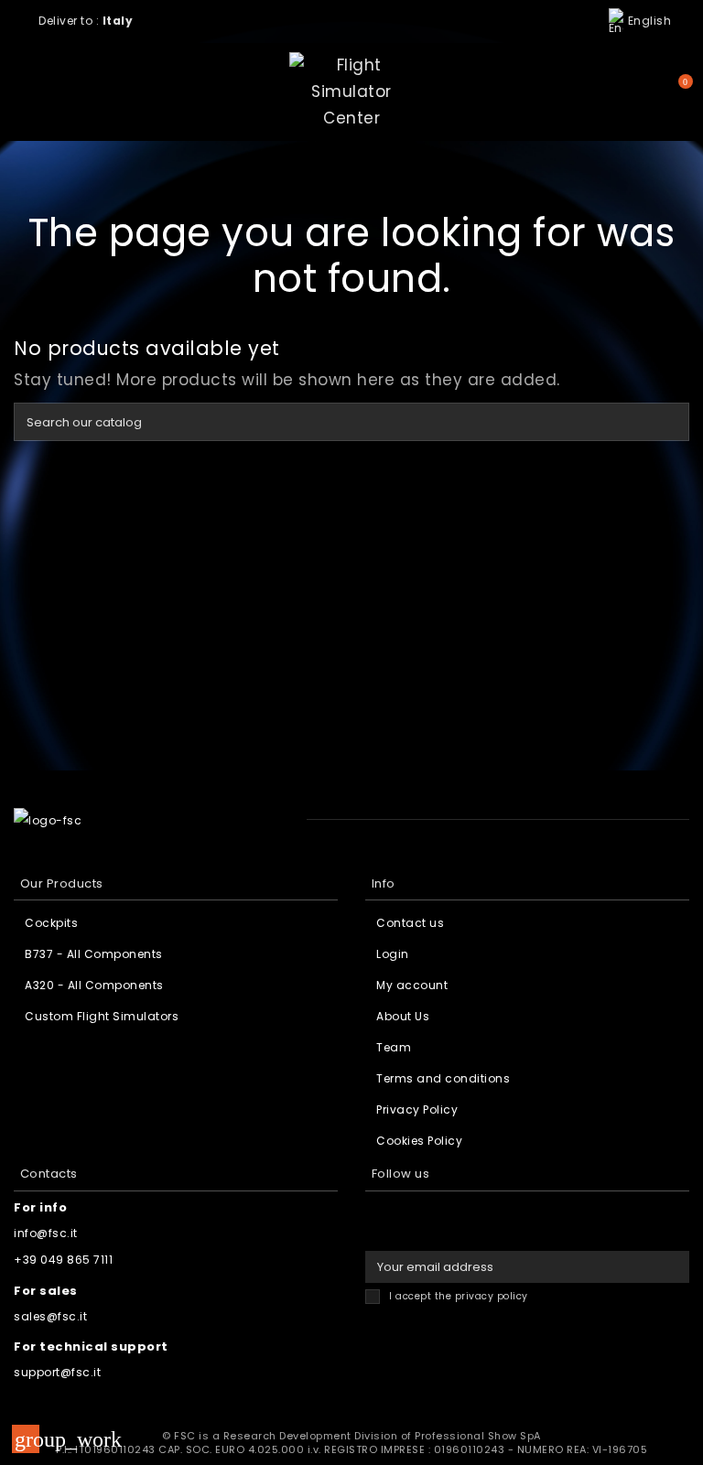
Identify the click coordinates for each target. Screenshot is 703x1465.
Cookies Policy (419, 1140)
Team (393, 1047)
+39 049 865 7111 (63, 1259)
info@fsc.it (46, 1233)
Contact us (410, 923)
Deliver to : (88, 20)
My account (412, 985)
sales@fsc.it (50, 1316)
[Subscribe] (672, 1267)
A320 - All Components (94, 985)
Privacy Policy (417, 1109)
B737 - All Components (94, 954)
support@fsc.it (57, 1372)
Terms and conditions (443, 1078)
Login (392, 954)
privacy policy (491, 1296)
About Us (402, 1016)
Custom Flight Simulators (101, 1016)
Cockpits (51, 923)
